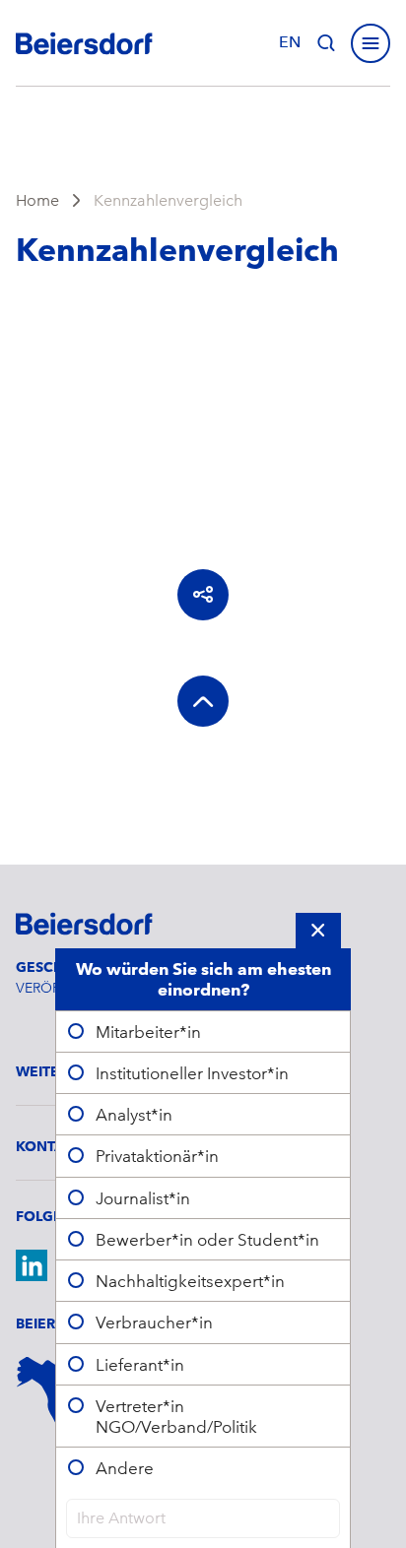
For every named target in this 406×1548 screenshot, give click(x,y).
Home (37, 200)
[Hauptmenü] (370, 43)
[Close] (318, 930)
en (290, 42)
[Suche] (326, 43)
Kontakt (49, 1146)
